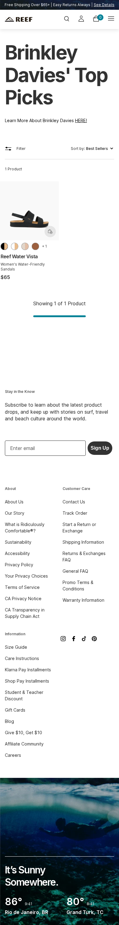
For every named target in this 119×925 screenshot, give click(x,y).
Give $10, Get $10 (23, 732)
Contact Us (74, 501)
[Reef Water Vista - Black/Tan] (4, 246)
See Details (104, 4)
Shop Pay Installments (27, 681)
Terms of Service (22, 587)
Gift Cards (15, 710)
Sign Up (100, 448)
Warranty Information (83, 600)
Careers (13, 755)
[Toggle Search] (66, 19)
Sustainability (18, 542)
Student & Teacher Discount (24, 695)
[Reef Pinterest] (94, 639)
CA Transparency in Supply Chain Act (25, 613)
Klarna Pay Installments (28, 669)
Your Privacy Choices (26, 576)
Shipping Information (83, 542)
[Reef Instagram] (63, 639)
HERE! (81, 120)
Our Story (14, 513)
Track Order (75, 513)
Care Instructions (22, 658)
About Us (14, 501)
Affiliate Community (24, 743)
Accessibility (17, 553)
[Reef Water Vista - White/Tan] (14, 246)
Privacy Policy (19, 564)
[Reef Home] (23, 19)
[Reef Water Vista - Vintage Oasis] (25, 246)
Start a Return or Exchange (79, 527)
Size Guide (16, 647)
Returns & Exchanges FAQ (84, 556)
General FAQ (75, 571)
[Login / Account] (81, 19)
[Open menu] (111, 19)
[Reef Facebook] (73, 639)
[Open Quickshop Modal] (50, 231)
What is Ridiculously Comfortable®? (25, 527)
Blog (9, 721)
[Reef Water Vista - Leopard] (35, 246)
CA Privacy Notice (23, 598)
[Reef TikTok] (84, 639)
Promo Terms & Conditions (78, 585)
